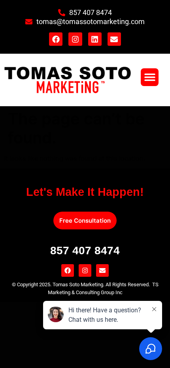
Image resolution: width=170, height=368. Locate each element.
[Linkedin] (95, 39)
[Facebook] (55, 39)
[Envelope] (114, 39)
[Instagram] (75, 39)
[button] (150, 77)
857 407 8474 (85, 250)
